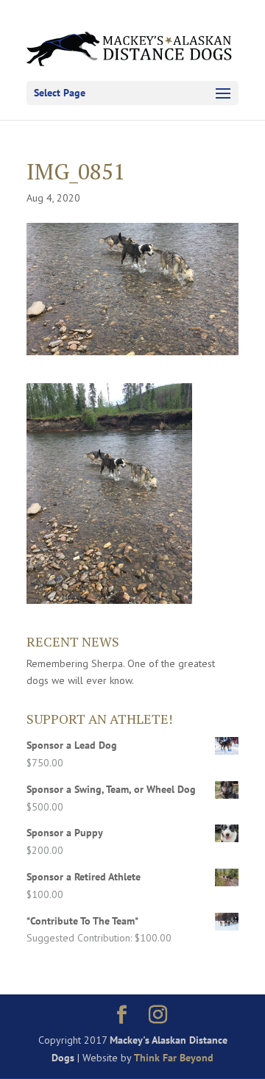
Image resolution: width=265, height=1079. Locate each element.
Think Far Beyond (173, 1057)
